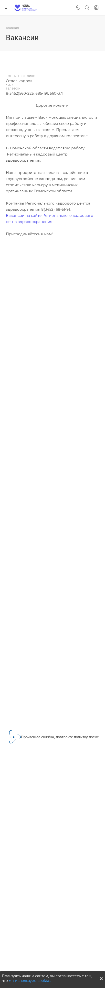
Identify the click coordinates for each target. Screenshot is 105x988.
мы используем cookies (30, 980)
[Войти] (96, 7)
